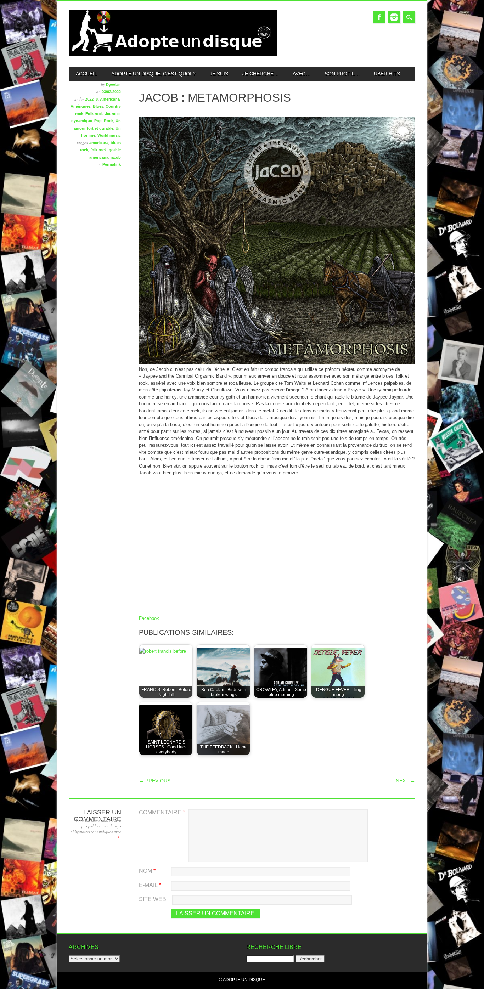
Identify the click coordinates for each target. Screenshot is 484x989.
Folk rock (94, 114)
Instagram (394, 17)
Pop (98, 121)
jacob (116, 157)
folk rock (98, 150)
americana (98, 143)
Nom (147, 871)
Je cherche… (260, 74)
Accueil (86, 74)
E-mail (150, 885)
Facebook (379, 17)
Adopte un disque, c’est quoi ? (153, 74)
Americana (110, 99)
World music (109, 135)
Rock (108, 121)
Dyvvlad (113, 85)
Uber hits (387, 74)
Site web (152, 899)
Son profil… (342, 74)
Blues (98, 106)
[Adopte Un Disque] (173, 54)
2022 (89, 99)
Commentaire (162, 812)
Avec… (301, 74)
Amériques (81, 106)
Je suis (219, 74)
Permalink (111, 164)
